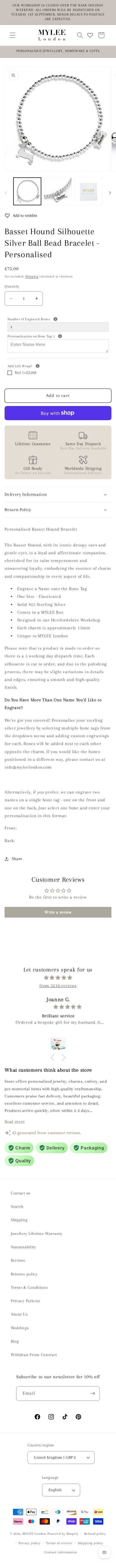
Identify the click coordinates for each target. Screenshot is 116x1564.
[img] (58, 978)
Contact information (61, 1552)
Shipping (31, 276)
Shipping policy (90, 1543)
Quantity (12, 286)
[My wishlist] (90, 35)
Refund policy (95, 1534)
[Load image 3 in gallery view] (88, 191)
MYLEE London (34, 1533)
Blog (15, 1341)
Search (17, 1206)
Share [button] (17, 858)
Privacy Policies (25, 1300)
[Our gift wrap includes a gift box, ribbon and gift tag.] (38, 366)
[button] (12, 35)
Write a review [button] (58, 912)
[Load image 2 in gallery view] (57, 191)
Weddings (20, 1327)
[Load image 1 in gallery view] (27, 191)
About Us (19, 1314)
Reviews (18, 1260)
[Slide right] (110, 193)
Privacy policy (29, 1543)
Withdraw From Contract (34, 1354)
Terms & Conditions (29, 1287)
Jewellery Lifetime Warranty (37, 1233)
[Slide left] (6, 193)
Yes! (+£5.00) (25, 372)
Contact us (20, 1193)
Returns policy (24, 1274)
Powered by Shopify (63, 1533)
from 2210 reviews (58, 985)
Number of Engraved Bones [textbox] (49, 318)
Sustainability (23, 1247)
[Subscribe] (93, 1393)
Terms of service (59, 1543)
